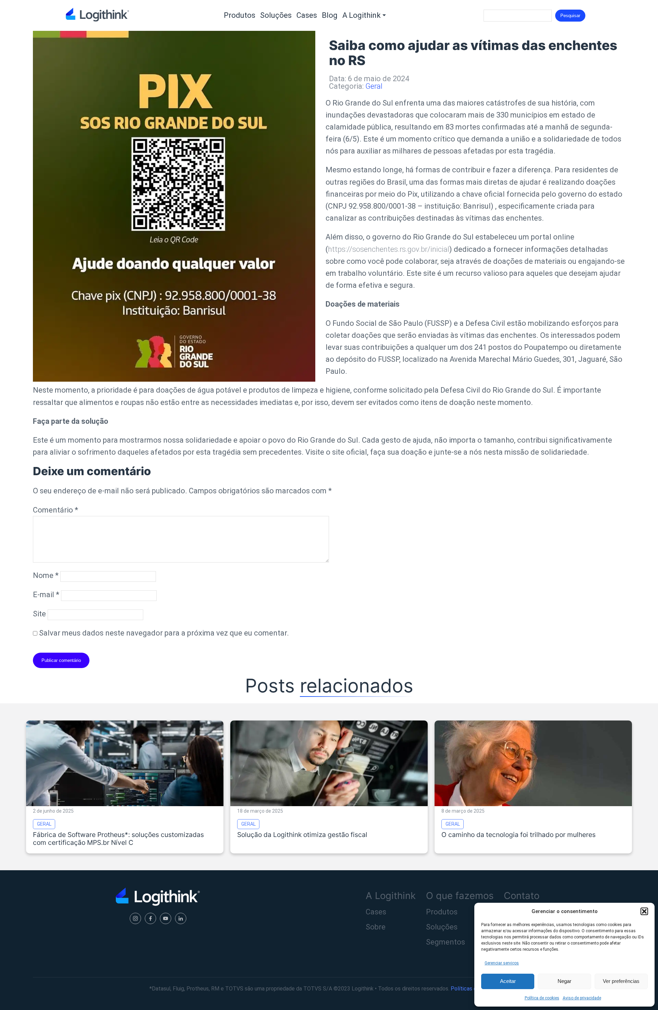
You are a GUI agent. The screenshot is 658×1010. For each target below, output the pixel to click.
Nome (46, 575)
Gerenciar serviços (502, 963)
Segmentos (445, 942)
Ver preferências (621, 981)
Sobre (376, 927)
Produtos (239, 15)
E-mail (46, 594)
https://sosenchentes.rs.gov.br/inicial (388, 249)
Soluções (276, 15)
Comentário (55, 510)
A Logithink (361, 15)
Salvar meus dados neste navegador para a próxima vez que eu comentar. (164, 633)
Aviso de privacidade (582, 998)
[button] (644, 911)
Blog (330, 15)
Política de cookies (542, 998)
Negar (564, 981)
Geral (373, 86)
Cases (306, 15)
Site (39, 613)
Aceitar (508, 981)
